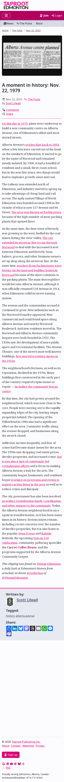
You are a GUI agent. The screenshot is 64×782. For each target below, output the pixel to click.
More (39, 23)
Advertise (28, 746)
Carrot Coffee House (22, 547)
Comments (12, 110)
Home (5, 30)
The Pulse (26, 23)
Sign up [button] (12, 755)
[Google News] (3, 764)
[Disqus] (32, 689)
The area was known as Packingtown (36, 212)
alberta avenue (25, 616)
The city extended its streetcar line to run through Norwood (29, 242)
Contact (16, 746)
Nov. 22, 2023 (33, 30)
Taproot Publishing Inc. (25, 742)
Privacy (40, 746)
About (5, 746)
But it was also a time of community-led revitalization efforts (32, 461)
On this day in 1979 (15, 123)
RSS (8, 768)
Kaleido (46, 533)
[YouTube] (11, 764)
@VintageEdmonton (15, 578)
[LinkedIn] (7, 764)
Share (9, 114)
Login (58, 15)
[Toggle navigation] (6, 15)
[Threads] (23, 764)
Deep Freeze (27, 533)
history (10, 616)
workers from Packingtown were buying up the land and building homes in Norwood (32, 270)
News (10, 23)
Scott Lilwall (13, 103)
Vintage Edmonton (49, 564)
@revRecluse (35, 573)
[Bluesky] (19, 764)
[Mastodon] (15, 764)
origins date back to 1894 (42, 145)
